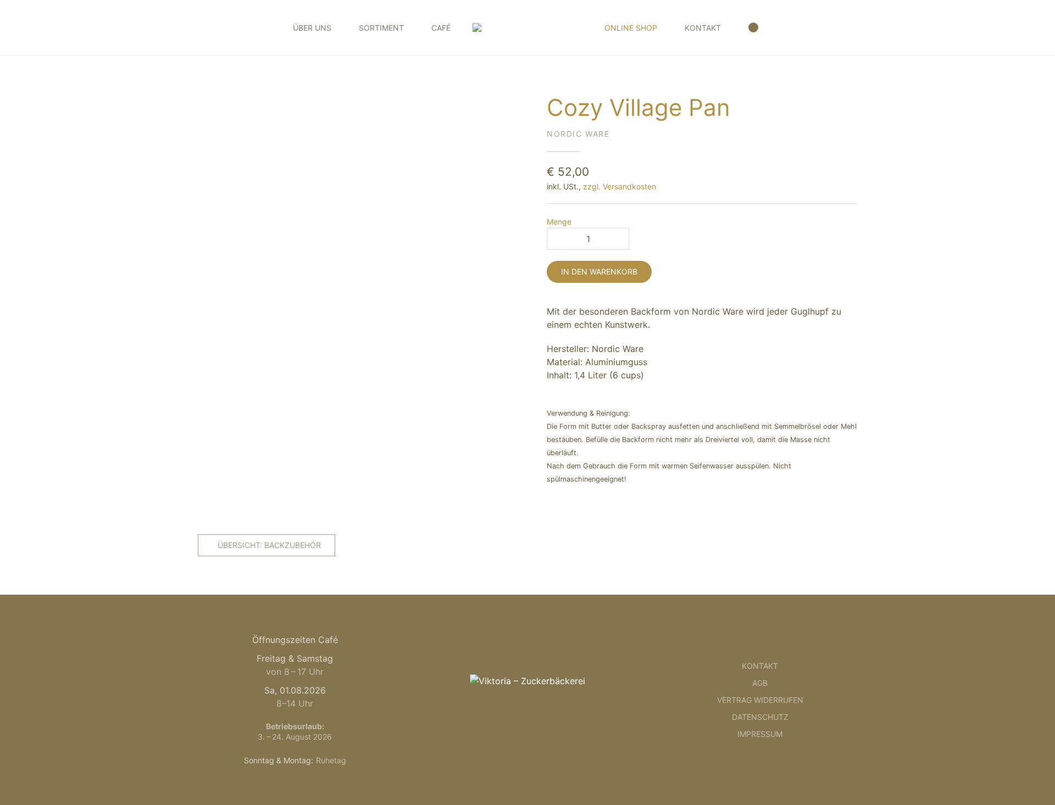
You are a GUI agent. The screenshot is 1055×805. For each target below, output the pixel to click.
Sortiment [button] (381, 27)
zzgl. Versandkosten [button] (619, 186)
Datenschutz (760, 717)
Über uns (312, 27)
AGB (760, 682)
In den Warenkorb (599, 271)
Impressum (759, 734)
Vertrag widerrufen (760, 700)
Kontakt (703, 27)
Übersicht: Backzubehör (269, 545)
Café (441, 27)
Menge (559, 221)
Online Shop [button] (630, 27)
